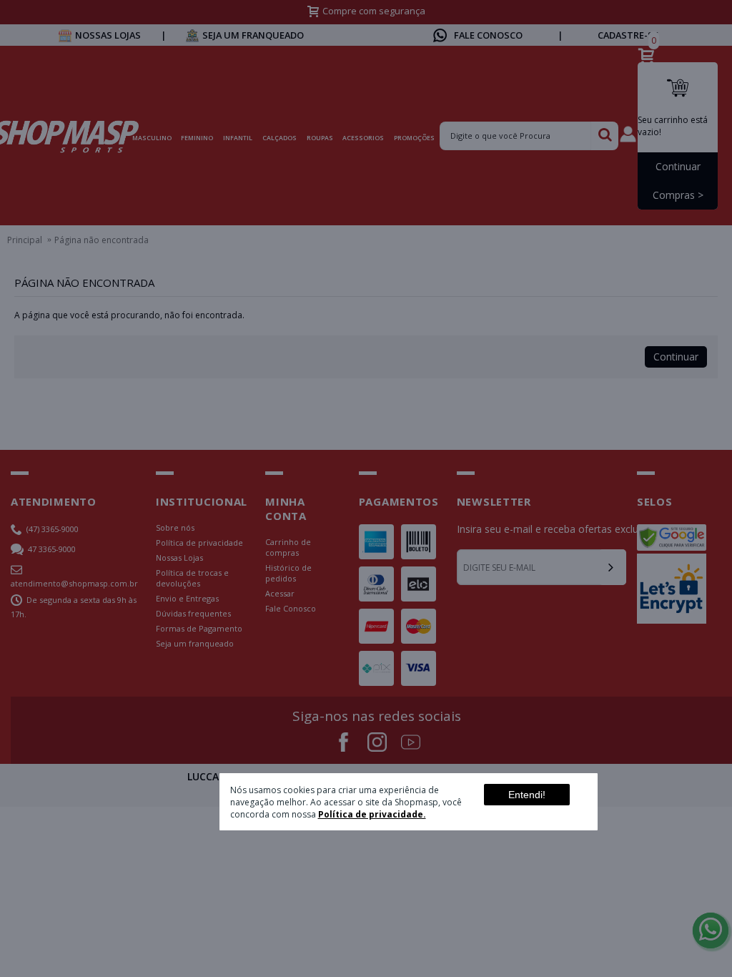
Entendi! (526, 794)
